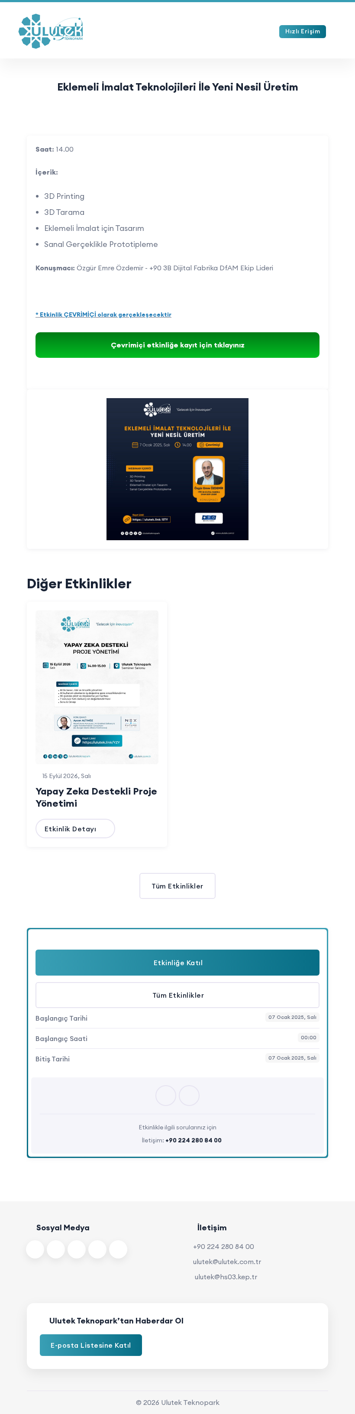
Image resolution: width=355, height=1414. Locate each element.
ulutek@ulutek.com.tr (227, 1261)
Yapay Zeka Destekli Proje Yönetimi (96, 797)
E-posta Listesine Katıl (91, 1345)
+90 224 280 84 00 (223, 1246)
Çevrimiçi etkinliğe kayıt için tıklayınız (178, 345)
